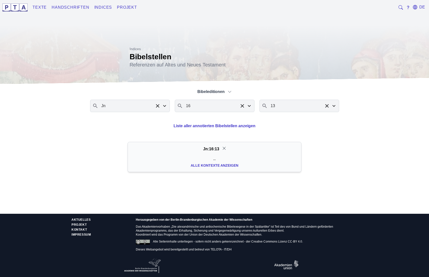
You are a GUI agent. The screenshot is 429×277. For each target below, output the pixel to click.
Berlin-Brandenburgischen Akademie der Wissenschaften (211, 219)
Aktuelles (81, 219)
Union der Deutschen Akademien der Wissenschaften (225, 234)
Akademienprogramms (151, 230)
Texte (40, 7)
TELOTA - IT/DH (221, 249)
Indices (103, 7)
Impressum (81, 234)
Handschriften (70, 7)
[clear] (224, 148)
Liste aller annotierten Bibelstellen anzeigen (214, 126)
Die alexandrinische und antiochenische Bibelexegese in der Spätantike (220, 226)
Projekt (127, 7)
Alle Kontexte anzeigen (214, 165)
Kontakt (79, 229)
